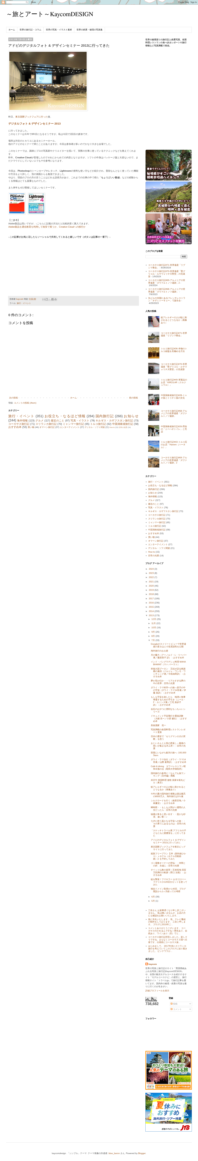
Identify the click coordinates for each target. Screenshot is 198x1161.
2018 (151, 594)
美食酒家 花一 (158, 725)
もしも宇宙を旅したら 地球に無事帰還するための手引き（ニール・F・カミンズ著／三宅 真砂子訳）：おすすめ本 (168, 701)
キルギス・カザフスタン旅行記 (114, 420)
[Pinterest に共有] (55, 299)
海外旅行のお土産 (159, 650)
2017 (151, 598)
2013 (151, 615)
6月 (153, 896)
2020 (151, 586)
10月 (154, 627)
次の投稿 (13, 397)
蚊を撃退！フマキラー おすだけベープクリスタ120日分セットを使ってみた (169, 882)
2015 (151, 607)
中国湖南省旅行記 (122, 424)
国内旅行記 (105, 416)
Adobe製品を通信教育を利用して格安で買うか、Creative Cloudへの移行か (47, 226)
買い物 (31, 427)
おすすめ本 (15, 427)
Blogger (142, 1153)
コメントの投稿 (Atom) (25, 403)
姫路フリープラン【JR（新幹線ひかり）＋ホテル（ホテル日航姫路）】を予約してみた (168, 856)
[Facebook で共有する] (52, 299)
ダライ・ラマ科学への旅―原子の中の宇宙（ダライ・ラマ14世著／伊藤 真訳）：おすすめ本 (168, 690)
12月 (154, 619)
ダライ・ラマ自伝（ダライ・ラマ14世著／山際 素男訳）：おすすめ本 (168, 760)
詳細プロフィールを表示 (157, 990)
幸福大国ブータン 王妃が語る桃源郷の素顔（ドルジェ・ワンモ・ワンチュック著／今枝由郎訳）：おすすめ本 (168, 672)
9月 (153, 632)
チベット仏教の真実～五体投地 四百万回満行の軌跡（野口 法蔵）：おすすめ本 (168, 872)
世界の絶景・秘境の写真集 (90, 29)
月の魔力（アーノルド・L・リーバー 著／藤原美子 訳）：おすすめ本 (169, 656)
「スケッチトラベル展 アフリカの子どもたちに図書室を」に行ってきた (168, 833)
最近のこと (57, 420)
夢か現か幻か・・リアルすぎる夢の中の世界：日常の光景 (168, 682)
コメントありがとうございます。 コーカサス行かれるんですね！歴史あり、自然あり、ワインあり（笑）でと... (167, 931)
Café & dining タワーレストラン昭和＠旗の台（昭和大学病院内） (168, 767)
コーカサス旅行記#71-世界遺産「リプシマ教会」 (174, 334)
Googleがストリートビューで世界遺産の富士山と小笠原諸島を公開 (168, 645)
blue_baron (114, 1153)
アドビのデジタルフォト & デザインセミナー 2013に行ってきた (168, 841)
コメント (177, 1009)
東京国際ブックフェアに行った (31, 116)
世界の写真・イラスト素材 (59, 29)
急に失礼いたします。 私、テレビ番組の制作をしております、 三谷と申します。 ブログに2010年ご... (167, 922)
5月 (153, 901)
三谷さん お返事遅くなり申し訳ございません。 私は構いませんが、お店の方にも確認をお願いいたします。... (167, 913)
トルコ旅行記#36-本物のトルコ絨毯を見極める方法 (174, 349)
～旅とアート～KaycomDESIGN (49, 14)
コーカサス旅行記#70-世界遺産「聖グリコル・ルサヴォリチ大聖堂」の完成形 (166, 274)
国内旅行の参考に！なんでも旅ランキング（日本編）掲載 (168, 774)
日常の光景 (123, 427)
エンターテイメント (69, 427)
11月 (153, 623)
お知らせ (131, 416)
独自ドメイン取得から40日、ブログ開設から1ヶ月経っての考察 (168, 890)
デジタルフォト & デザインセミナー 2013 (34, 123)
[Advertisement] (34, 263)
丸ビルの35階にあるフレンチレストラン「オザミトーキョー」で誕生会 (166, 299)
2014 (151, 611)
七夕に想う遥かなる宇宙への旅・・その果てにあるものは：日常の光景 (168, 823)
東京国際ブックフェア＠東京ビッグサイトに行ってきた (168, 848)
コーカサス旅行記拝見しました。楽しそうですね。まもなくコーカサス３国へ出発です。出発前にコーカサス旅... (167, 939)
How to (112, 427)
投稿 (174, 1004)
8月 (153, 636)
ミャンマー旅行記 (73, 424)
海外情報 (22, 420)
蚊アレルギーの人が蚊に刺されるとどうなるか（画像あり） (174, 320)
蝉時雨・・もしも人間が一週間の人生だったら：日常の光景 (168, 808)
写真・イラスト (80, 420)
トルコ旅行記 (98, 424)
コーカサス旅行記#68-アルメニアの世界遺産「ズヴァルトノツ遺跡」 (166, 290)
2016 (151, 602)
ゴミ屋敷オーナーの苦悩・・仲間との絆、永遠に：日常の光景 (168, 864)
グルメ (39, 420)
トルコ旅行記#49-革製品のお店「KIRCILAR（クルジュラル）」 (174, 382)
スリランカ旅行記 (46, 424)
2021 (151, 581)
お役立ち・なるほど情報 (65, 416)
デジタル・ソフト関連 (95, 427)
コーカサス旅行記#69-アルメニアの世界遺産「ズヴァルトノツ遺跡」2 (166, 281)
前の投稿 (133, 397)
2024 (151, 569)
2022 (151, 577)
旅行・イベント (24, 303)
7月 (153, 640)
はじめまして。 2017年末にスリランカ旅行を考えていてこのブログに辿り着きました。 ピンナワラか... (167, 948)
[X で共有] (49, 299)
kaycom (152, 964)
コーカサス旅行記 (18, 424)
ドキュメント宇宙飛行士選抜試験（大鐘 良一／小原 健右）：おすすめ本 (169, 718)
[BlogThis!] (46, 299)
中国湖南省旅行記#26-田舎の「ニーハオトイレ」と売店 (174, 429)
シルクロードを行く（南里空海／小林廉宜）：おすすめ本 (168, 801)
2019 (151, 590)
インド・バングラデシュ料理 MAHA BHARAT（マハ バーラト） (168, 663)
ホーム (12, 29)
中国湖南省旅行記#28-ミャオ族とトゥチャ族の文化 (174, 396)
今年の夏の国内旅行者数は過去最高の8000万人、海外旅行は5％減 (168, 795)
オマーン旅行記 (47, 427)
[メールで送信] (43, 299)
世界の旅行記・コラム (30, 29)
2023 (151, 573)
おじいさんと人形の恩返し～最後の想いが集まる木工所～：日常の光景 (168, 746)
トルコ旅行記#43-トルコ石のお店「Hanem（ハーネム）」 (174, 444)
